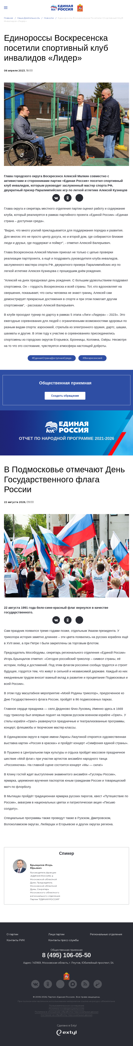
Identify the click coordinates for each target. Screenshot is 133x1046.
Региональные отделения (106, 934)
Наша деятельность (28, 18)
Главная (8, 18)
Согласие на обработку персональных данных (66, 1015)
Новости (49, 18)
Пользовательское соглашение (66, 1005)
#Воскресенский (92, 358)
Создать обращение (65, 395)
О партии (12, 934)
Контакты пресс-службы (63, 940)
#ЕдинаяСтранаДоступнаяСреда (51, 358)
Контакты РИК (16, 940)
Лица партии (56, 934)
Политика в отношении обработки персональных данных (66, 1011)
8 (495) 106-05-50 (66, 955)
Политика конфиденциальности (66, 1008)
